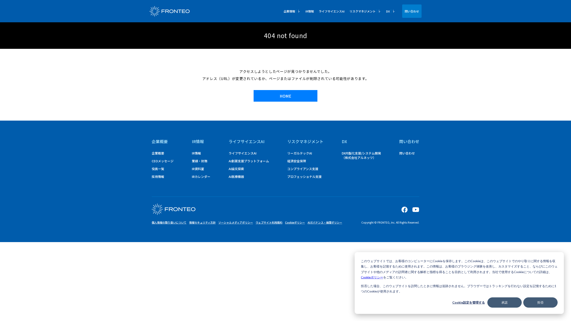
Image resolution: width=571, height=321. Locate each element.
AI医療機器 (236, 176)
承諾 (504, 302)
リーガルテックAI (299, 153)
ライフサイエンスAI (332, 11)
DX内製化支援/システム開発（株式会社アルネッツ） (361, 155)
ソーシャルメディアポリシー (235, 222)
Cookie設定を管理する (468, 302)
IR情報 (309, 11)
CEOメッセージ (163, 161)
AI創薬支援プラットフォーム (249, 161)
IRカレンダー (201, 176)
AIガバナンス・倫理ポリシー (325, 222)
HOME (285, 96)
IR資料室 (198, 169)
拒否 (540, 302)
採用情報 (158, 176)
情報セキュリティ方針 (202, 222)
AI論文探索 (236, 169)
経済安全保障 (296, 161)
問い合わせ (412, 11)
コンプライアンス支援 (302, 169)
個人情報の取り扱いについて (169, 222)
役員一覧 (158, 169)
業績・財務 (199, 161)
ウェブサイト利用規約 (269, 222)
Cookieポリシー (372, 277)
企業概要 (160, 141)
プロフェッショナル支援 (304, 176)
